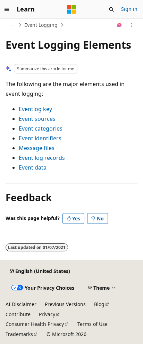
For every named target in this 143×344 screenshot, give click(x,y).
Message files (36, 148)
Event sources (37, 119)
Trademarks (19, 334)
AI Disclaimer (21, 304)
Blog (99, 304)
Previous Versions (65, 304)
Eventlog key (35, 109)
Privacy (47, 314)
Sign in (129, 9)
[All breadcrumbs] (12, 25)
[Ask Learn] (119, 25)
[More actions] (131, 25)
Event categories (40, 128)
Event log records (42, 158)
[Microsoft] (71, 9)
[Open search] (111, 9)
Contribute (18, 314)
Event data (33, 167)
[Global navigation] (7, 9)
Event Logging (41, 25)
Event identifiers (40, 138)
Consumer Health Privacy (35, 324)
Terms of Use (92, 324)
